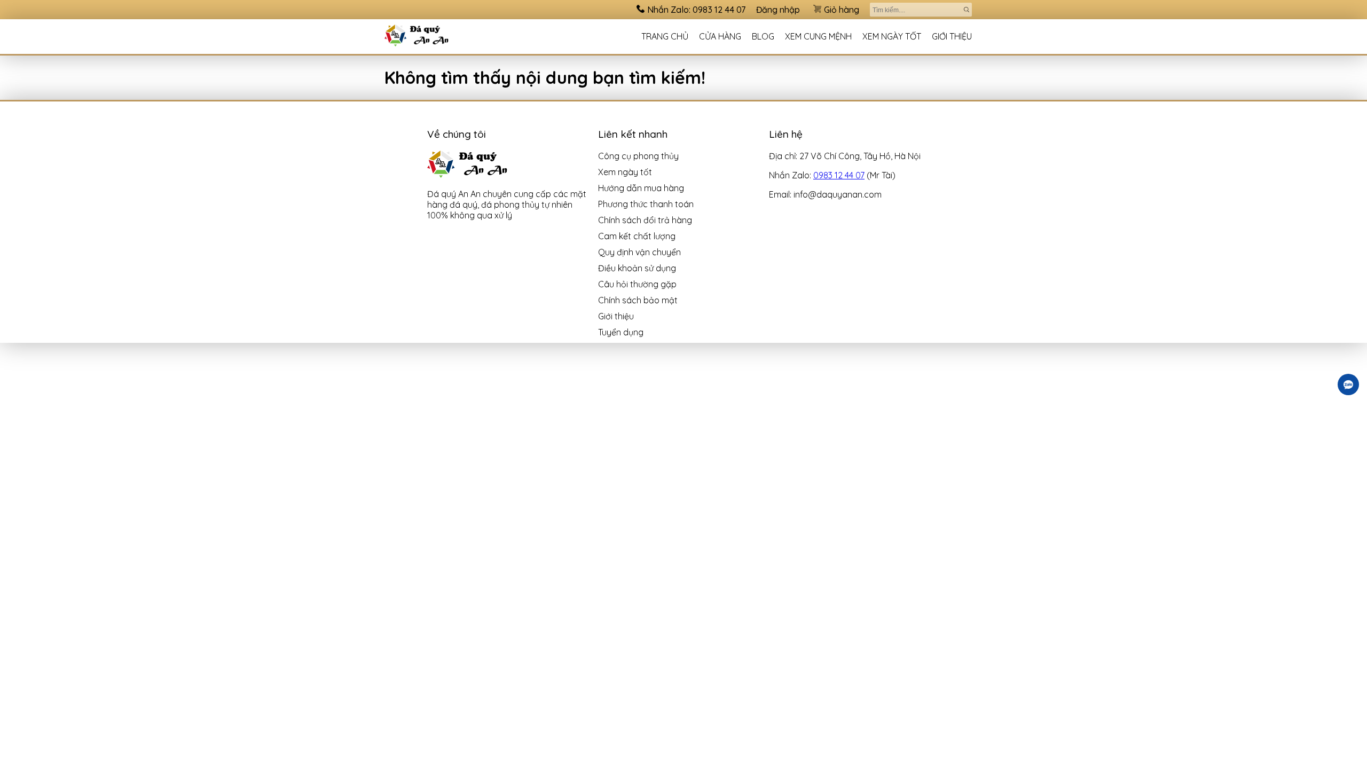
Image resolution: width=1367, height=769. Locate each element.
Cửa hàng (720, 36)
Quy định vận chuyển (639, 252)
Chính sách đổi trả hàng (645, 220)
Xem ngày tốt (891, 36)
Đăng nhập (778, 9)
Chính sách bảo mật (638, 300)
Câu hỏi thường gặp (637, 284)
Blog (763, 36)
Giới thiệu (952, 36)
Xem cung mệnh (818, 36)
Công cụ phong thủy (638, 156)
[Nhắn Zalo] (1348, 384)
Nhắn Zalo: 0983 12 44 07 (696, 9)
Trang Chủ (664, 36)
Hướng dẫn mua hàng (641, 188)
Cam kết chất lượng (636, 236)
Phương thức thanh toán (646, 204)
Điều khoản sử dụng (637, 268)
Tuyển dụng (620, 332)
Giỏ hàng (841, 9)
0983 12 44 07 (839, 175)
